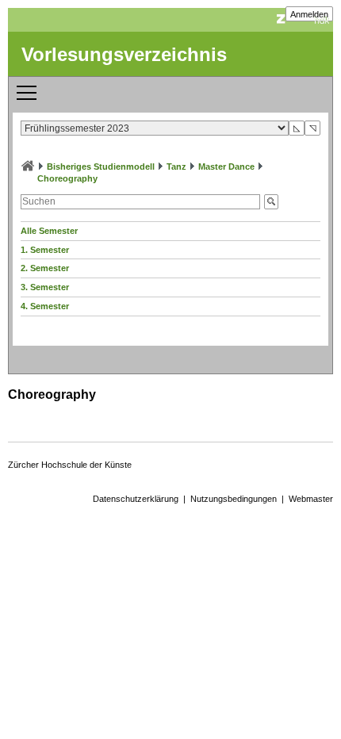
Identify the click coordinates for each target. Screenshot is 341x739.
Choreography (67, 178)
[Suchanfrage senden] (271, 201)
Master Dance (226, 166)
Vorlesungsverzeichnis (124, 54)
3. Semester (45, 287)
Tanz (176, 166)
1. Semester (45, 250)
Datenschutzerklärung (135, 499)
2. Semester (45, 268)
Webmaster (311, 499)
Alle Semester (49, 230)
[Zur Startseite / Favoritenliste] (28, 166)
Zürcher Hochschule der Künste (70, 464)
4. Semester (45, 306)
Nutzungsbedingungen (233, 499)
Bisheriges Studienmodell (101, 166)
